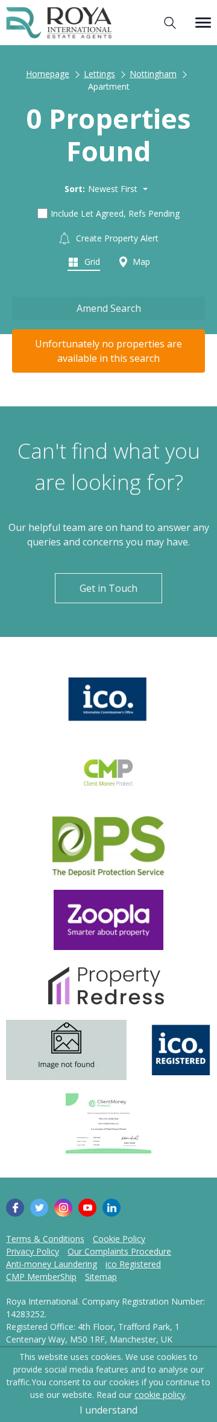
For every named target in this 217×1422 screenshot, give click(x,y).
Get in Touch (108, 588)
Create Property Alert (116, 238)
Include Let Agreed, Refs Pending (115, 213)
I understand (108, 1410)
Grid (91, 261)
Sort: (74, 188)
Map (140, 261)
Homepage (47, 73)
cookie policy (159, 1394)
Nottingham (153, 73)
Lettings (99, 73)
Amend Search (109, 308)
